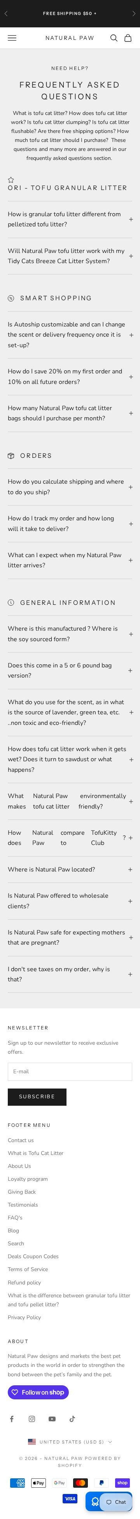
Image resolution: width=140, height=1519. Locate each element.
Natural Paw (42, 838)
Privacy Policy (24, 1317)
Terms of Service (28, 1269)
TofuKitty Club (104, 838)
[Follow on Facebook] (12, 1419)
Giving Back (22, 1192)
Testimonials (23, 1205)
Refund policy (24, 1282)
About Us (19, 1166)
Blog (13, 1230)
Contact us (21, 1140)
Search (16, 1243)
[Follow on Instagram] (32, 1419)
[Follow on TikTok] (72, 1419)
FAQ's (15, 1217)
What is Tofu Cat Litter (35, 1153)
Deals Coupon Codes (33, 1256)
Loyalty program (28, 1179)
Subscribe (37, 1096)
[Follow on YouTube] (52, 1419)
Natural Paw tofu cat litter (51, 801)
